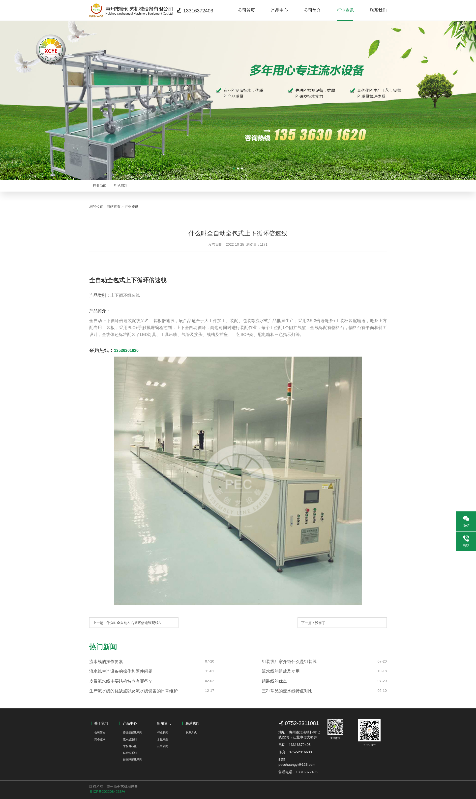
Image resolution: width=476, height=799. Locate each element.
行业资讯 (345, 10)
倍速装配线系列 (132, 732)
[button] (234, 168)
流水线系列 (130, 739)
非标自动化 (130, 746)
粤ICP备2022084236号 (107, 792)
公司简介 (312, 10)
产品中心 (279, 10)
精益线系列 (130, 752)
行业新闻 (100, 186)
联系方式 (191, 732)
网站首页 (113, 206)
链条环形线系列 (132, 759)
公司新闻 (162, 746)
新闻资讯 (164, 723)
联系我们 (378, 10)
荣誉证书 (99, 739)
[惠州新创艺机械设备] (131, 10)
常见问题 (120, 186)
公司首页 (246, 10)
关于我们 (101, 723)
